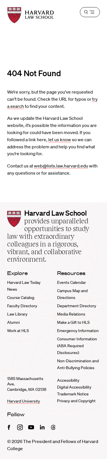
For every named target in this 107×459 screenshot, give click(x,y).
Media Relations (71, 314)
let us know (59, 139)
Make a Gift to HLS (73, 322)
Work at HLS (18, 330)
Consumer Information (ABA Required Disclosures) (77, 345)
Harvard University (23, 401)
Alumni (13, 322)
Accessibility (68, 380)
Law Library (17, 314)
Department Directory (76, 305)
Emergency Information (78, 330)
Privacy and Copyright (76, 400)
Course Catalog (20, 297)
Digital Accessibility (74, 387)
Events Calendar (71, 282)
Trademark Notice (73, 394)
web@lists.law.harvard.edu (61, 166)
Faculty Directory (22, 305)
